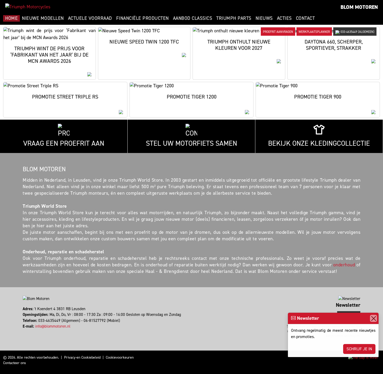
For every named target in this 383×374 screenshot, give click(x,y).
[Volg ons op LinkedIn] (28, 332)
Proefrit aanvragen (278, 32)
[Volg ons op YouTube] (30, 332)
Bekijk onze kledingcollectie (319, 143)
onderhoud (344, 265)
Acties (284, 18)
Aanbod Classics (192, 18)
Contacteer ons (14, 362)
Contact (305, 18)
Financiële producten (142, 18)
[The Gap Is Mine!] (363, 357)
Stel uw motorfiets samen (191, 143)
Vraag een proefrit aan (63, 143)
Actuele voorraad (90, 18)
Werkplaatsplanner (314, 32)
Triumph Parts (233, 18)
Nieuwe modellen (43, 18)
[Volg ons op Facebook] (23, 332)
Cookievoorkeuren (120, 357)
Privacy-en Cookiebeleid (82, 357)
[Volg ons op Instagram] (25, 332)
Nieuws (264, 18)
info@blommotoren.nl (52, 326)
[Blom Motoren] (27, 6)
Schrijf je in (359, 349)
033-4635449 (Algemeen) (357, 32)
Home (11, 18)
